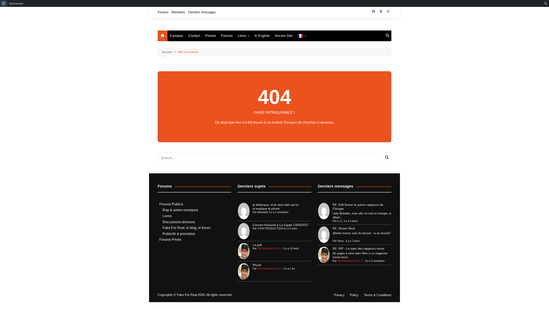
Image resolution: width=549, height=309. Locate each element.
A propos (176, 36)
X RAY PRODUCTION (270, 228)
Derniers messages (202, 12)
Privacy (339, 295)
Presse (210, 36)
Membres (178, 12)
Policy (354, 295)
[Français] (302, 36)
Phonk (257, 265)
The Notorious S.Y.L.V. (270, 248)
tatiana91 (262, 212)
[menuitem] (4, 3)
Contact (194, 36)
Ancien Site (284, 36)
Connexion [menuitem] (16, 3)
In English (262, 36)
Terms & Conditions (377, 295)
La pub (257, 245)
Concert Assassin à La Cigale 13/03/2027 (281, 225)
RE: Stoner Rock (344, 228)
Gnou (340, 240)
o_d (339, 221)
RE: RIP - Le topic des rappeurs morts (358, 248)
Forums (163, 12)
